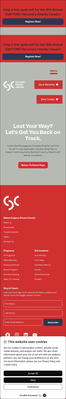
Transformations (11, 232)
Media (6, 236)
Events (38, 269)
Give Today (47, 99)
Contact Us (9, 241)
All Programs (9, 255)
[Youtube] (35, 335)
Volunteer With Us (42, 264)
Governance (9, 227)
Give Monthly (47, 84)
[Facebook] (8, 335)
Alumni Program (11, 269)
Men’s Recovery (10, 260)
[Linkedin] (26, 335)
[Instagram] (17, 335)
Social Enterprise (42, 274)
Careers (38, 279)
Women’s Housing (11, 274)
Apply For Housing (11, 279)
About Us (8, 222)
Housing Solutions (11, 264)
